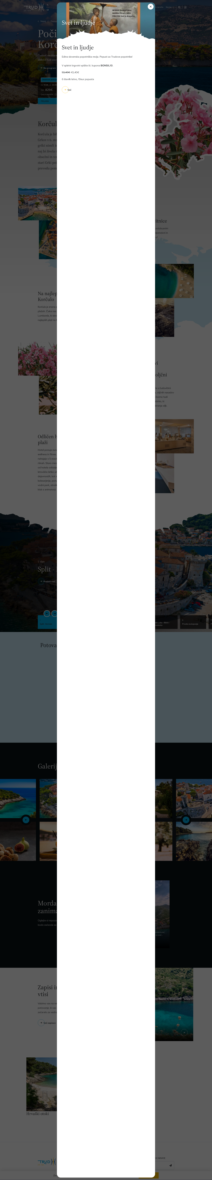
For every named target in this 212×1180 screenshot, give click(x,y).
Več (69, 89)
